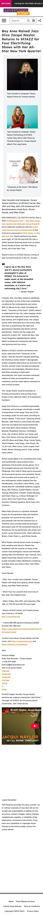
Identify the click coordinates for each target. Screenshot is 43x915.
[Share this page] (39, 20)
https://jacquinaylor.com (21, 641)
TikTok (4, 683)
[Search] (28, 20)
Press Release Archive (25, 901)
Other (4, 689)
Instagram (6, 674)
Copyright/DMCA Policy (14, 911)
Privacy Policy (33, 911)
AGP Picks (5, 4)
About (11, 901)
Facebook (6, 677)
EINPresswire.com (15, 221)
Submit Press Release (12, 906)
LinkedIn (5, 671)
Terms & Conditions (32, 906)
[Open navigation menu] (4, 20)
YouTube (5, 680)
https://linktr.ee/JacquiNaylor (14, 644)
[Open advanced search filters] (33, 20)
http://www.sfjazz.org (11, 616)
